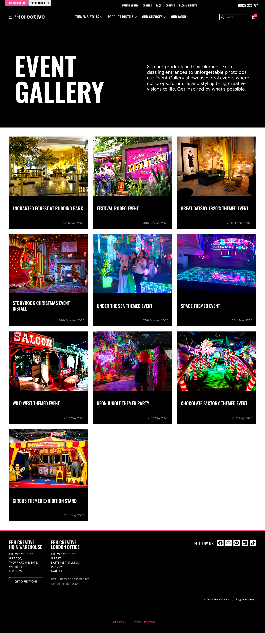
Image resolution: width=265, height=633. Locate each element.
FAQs (158, 5)
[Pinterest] (236, 543)
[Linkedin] (245, 543)
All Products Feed (221, 558)
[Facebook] (220, 543)
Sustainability (130, 5)
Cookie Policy (118, 621)
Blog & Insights (188, 5)
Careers (147, 5)
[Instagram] (228, 543)
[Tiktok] (253, 543)
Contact (170, 5)
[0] (252, 17)
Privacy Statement (144, 621)
